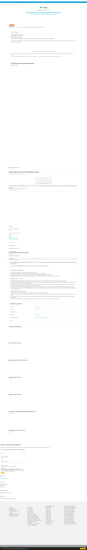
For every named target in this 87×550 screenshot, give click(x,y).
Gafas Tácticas (45, 317)
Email (2, 453)
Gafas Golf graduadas (68, 515)
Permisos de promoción (4, 465)
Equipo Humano (12, 508)
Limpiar (19, 232)
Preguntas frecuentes (13, 511)
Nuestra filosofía (12, 510)
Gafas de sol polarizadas (32, 515)
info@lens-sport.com (4, 478)
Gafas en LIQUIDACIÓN (32, 525)
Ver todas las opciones (13, 190)
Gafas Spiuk (48, 522)
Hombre (36, 309)
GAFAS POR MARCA (55, 17)
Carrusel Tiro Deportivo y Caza (18, 27)
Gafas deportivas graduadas (33, 517)
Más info (28, 548)
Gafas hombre (30, 511)
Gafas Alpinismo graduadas (69, 507)
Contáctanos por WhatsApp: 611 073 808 (43, 3)
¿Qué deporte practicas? (5, 461)
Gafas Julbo (48, 515)
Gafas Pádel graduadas (68, 519)
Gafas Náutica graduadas (69, 518)
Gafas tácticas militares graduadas (35, 520)
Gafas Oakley (48, 518)
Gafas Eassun (48, 512)
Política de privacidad (13, 515)
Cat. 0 (36, 311)
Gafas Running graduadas (69, 521)
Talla (10, 233)
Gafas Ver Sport (49, 524)
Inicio (10, 27)
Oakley (36, 306)
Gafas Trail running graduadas (70, 524)
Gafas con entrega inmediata (33, 523)
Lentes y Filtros (31, 513)
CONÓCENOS (68, 17)
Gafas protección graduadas (33, 518)
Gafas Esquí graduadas (68, 512)
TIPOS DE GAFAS (37, 17)
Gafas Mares (48, 517)
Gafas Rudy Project (50, 521)
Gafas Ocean (48, 519)
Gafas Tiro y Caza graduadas (70, 522)
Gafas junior (30, 508)
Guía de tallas (11, 242)
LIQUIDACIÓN (62, 17)
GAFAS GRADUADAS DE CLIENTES (27, 17)
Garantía (11, 513)
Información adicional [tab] (14, 259)
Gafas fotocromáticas (32, 514)
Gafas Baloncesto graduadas (70, 508)
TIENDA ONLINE (18, 17)
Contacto (11, 507)
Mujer (40, 309)
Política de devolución (13, 514)
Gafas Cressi (48, 511)
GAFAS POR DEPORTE (45, 17)
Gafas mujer (30, 510)
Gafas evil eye (49, 514)
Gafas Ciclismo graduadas (69, 511)
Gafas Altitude (49, 507)
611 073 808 (2, 4)
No (2, 459)
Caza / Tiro (37, 314)
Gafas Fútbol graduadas (69, 514)
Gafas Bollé (48, 508)
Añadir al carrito (13, 238)
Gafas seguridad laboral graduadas (32, 522)
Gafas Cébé (48, 510)
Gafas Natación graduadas (69, 517)
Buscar (38, 10)
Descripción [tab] (12, 258)
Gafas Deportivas (38, 317)
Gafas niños (30, 507)
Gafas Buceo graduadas (69, 510)
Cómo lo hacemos (12, 254)
